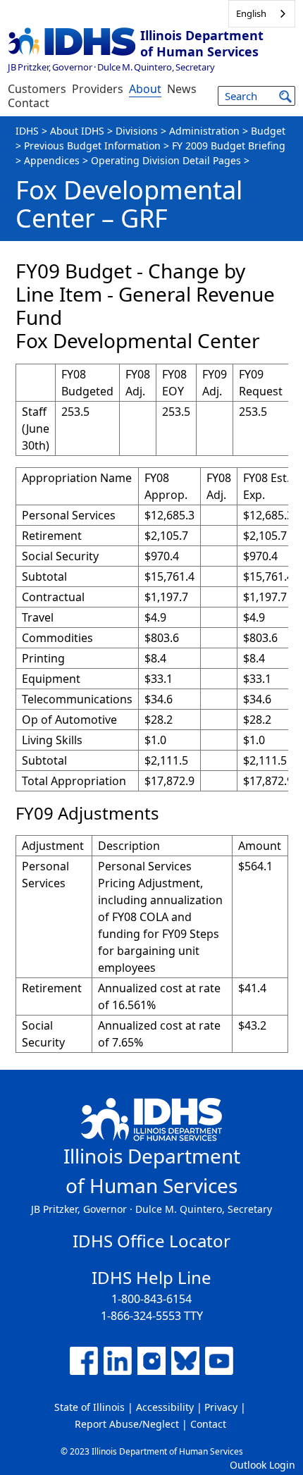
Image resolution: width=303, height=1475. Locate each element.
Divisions (137, 130)
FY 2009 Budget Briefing (228, 145)
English (251, 13)
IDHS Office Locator (151, 1240)
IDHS (27, 130)
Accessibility (165, 1407)
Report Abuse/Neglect (127, 1424)
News (182, 89)
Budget (268, 130)
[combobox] (261, 13)
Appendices (52, 160)
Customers (37, 89)
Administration (204, 130)
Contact (28, 103)
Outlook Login (262, 1464)
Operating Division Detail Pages (166, 160)
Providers (97, 89)
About (145, 89)
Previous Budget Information (92, 145)
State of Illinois (89, 1407)
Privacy (220, 1407)
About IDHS (77, 130)
